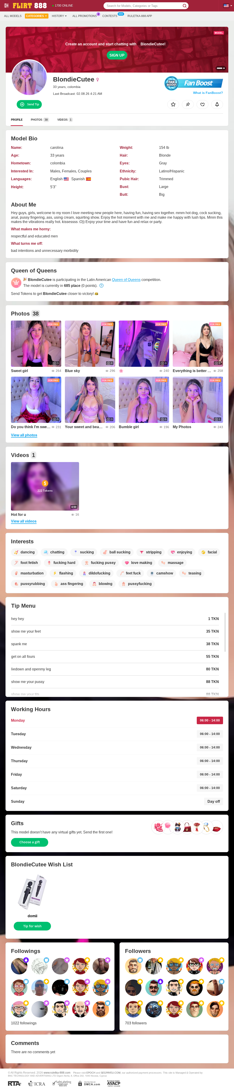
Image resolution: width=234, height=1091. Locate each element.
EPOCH (90, 1072)
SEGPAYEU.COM (110, 1072)
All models (12, 16)
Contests (109, 16)
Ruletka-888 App (140, 16)
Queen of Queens (126, 280)
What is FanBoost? (208, 93)
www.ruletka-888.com (57, 1072)
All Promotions (84, 16)
